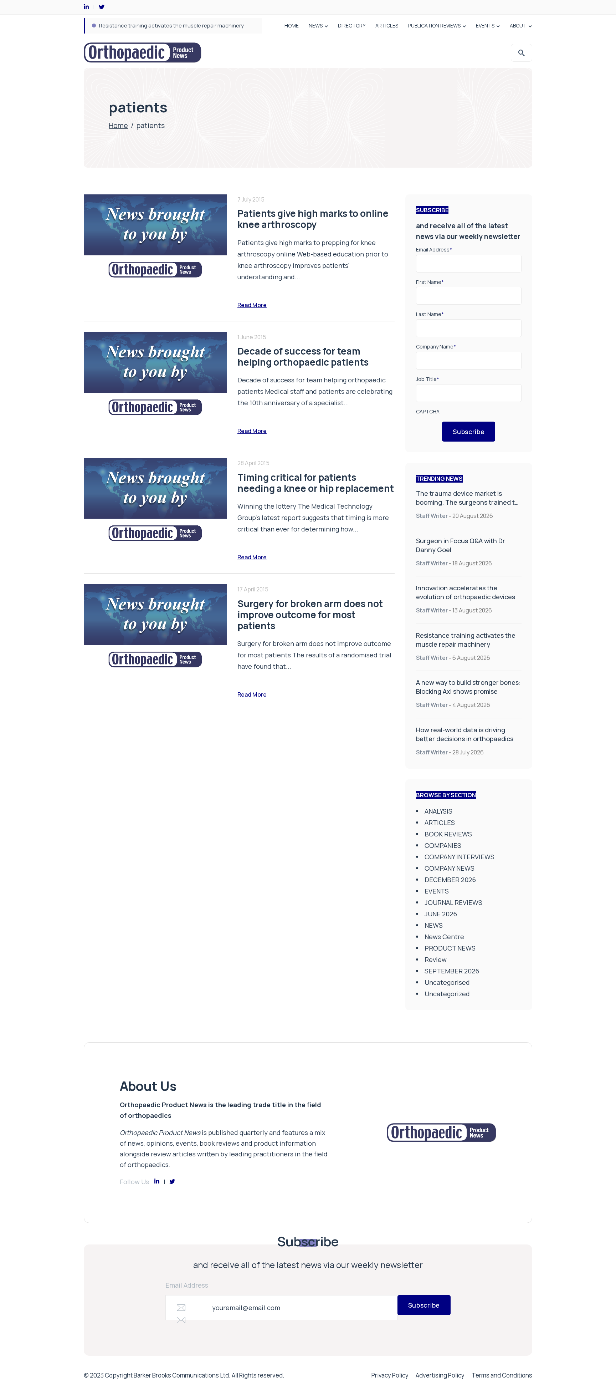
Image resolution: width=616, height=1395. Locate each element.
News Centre (444, 936)
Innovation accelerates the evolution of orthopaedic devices (465, 592)
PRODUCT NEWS (450, 948)
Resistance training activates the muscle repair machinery (171, 25)
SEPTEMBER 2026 (452, 971)
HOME (291, 25)
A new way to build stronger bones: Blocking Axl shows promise (468, 687)
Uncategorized (447, 993)
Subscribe (468, 431)
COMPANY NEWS (449, 868)
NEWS (316, 25)
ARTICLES (386, 25)
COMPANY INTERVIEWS (459, 856)
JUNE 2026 (441, 914)
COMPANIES (443, 845)
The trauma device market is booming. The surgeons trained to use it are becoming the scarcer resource (467, 506)
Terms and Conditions (502, 1375)
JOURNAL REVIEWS (453, 902)
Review (436, 959)
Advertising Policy (440, 1375)
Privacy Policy (390, 1375)
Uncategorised (447, 982)
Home (118, 125)
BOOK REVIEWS (448, 834)
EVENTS (485, 25)
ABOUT (518, 25)
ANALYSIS (438, 811)
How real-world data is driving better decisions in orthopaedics (464, 734)
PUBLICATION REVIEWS (434, 25)
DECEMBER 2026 (450, 879)
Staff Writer (432, 516)
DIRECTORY (351, 25)
